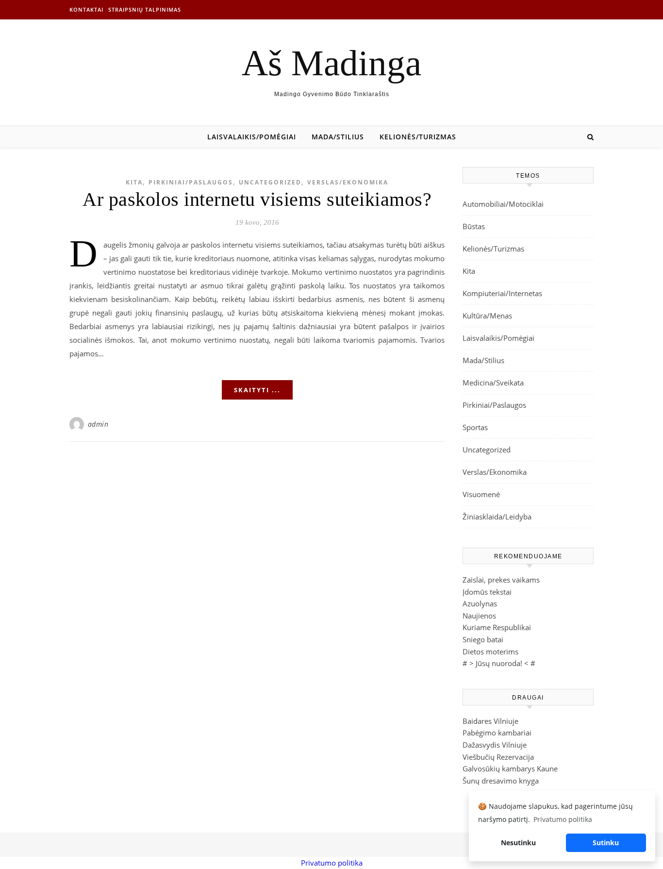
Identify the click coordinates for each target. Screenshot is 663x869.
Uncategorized (270, 182)
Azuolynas (480, 603)
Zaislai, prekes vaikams (501, 580)
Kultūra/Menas (487, 315)
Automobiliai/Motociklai (503, 204)
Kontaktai (86, 9)
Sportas (475, 427)
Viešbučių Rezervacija (498, 757)
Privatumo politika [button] (562, 819)
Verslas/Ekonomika (347, 182)
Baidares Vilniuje (490, 721)
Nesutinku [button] (518, 842)
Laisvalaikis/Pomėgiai (251, 136)
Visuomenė (481, 494)
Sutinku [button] (606, 842)
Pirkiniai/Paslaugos (191, 182)
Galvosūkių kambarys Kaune (510, 768)
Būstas (474, 226)
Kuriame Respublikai (497, 627)
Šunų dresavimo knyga (501, 780)
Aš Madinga (331, 63)
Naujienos (479, 615)
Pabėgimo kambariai (497, 732)
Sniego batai (483, 639)
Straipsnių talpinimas (144, 9)
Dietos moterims (490, 651)
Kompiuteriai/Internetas (502, 293)
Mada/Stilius (338, 136)
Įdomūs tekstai (487, 592)
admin (98, 424)
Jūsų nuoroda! (499, 663)
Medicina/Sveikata (493, 382)
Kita (134, 182)
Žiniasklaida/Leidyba (497, 516)
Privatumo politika (332, 863)
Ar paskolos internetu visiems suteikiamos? (257, 199)
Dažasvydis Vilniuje (495, 745)
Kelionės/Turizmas (418, 136)
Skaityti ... (257, 389)
